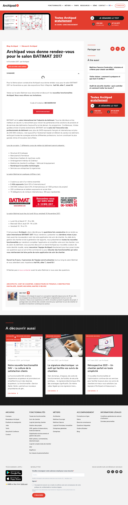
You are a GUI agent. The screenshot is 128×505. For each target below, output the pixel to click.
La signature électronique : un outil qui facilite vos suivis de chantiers (63, 368)
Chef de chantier (25, 284)
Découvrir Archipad (29, 46)
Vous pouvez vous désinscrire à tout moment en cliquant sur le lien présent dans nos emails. (53, 490)
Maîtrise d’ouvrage (59, 419)
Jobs (7, 425)
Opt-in (34, 481)
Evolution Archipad (13, 339)
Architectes (56, 416)
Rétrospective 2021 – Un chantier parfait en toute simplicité (100, 368)
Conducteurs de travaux (45, 284)
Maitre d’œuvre (39, 286)
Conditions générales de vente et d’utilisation (111, 417)
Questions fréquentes (83, 425)
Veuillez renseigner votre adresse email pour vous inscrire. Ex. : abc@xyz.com (52, 478)
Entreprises (56, 431)
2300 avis (24, 484)
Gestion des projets (35, 425)
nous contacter (25, 270)
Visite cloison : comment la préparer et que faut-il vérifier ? (104, 78)
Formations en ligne (83, 416)
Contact (8, 434)
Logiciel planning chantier (37, 422)
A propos (8, 416)
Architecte (12, 284)
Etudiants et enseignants (13, 422)
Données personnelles (107, 421)
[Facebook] (108, 471)
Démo (79, 419)
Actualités (10, 336)
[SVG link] (11, 5)
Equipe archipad (24, 286)
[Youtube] (120, 471)
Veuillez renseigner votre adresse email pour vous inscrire (52, 471)
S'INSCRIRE (38, 495)
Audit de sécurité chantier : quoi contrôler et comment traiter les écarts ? (105, 87)
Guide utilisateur (82, 428)
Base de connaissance (84, 422)
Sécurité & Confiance (12, 431)
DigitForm (32, 450)
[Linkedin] (28, 292)
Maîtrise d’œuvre (58, 422)
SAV (30, 447)
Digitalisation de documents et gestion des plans (39, 435)
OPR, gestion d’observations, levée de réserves (38, 429)
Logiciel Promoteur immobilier (62, 425)
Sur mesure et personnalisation (39, 453)
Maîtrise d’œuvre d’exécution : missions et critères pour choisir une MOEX (106, 68)
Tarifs (7, 428)
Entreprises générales (60, 428)
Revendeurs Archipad (12, 419)
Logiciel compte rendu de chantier (40, 444)
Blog (78, 431)
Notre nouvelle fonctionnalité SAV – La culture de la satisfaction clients (23, 368)
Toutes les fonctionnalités (37, 416)
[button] (78, 73)
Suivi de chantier (34, 419)
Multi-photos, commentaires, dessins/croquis (38, 440)
